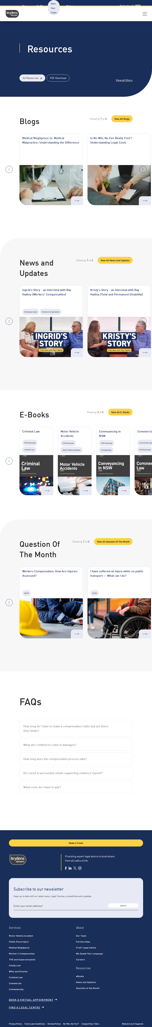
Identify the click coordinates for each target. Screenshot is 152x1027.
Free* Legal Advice (86, 947)
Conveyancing (16, 989)
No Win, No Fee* (71, 1023)
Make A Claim (76, 842)
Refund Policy (54, 1023)
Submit (123, 905)
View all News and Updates (115, 260)
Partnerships (83, 941)
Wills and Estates (18, 971)
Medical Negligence (19, 947)
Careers (80, 959)
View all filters (124, 80)
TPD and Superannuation (22, 959)
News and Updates (86, 982)
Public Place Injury (19, 941)
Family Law (15, 965)
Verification (109, 7)
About (11, 7)
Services (15, 927)
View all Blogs (122, 118)
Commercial (15, 983)
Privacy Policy (15, 1023)
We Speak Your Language (89, 953)
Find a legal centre (24, 1007)
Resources (89, 7)
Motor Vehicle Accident (21, 935)
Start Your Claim (54, 8)
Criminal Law (16, 977)
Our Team (81, 935)
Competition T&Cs (90, 1023)
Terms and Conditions (34, 1023)
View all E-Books (120, 412)
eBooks (80, 976)
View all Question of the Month (113, 541)
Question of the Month (88, 988)
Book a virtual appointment (31, 999)
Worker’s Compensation (22, 953)
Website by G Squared (132, 1023)
